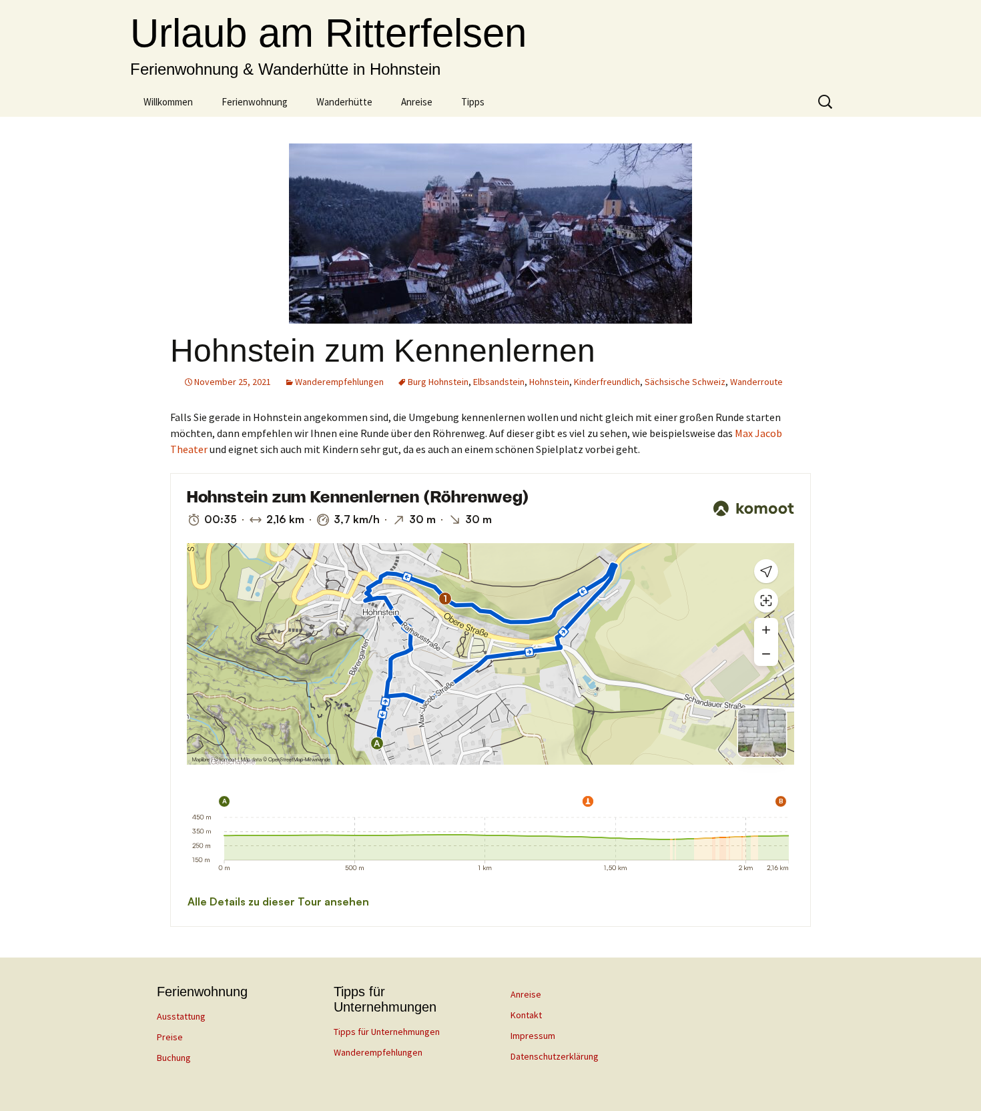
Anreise (416, 101)
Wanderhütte (344, 101)
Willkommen (168, 101)
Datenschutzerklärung (555, 1056)
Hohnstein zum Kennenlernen (382, 350)
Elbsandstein (499, 382)
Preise (170, 1037)
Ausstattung (181, 1016)
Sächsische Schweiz (685, 382)
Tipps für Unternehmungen (387, 1032)
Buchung (174, 1058)
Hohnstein (549, 382)
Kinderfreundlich (607, 382)
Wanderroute (756, 382)
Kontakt (526, 1015)
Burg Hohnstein (438, 382)
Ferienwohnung (255, 101)
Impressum (533, 1036)
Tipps (472, 101)
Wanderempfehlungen (339, 382)
